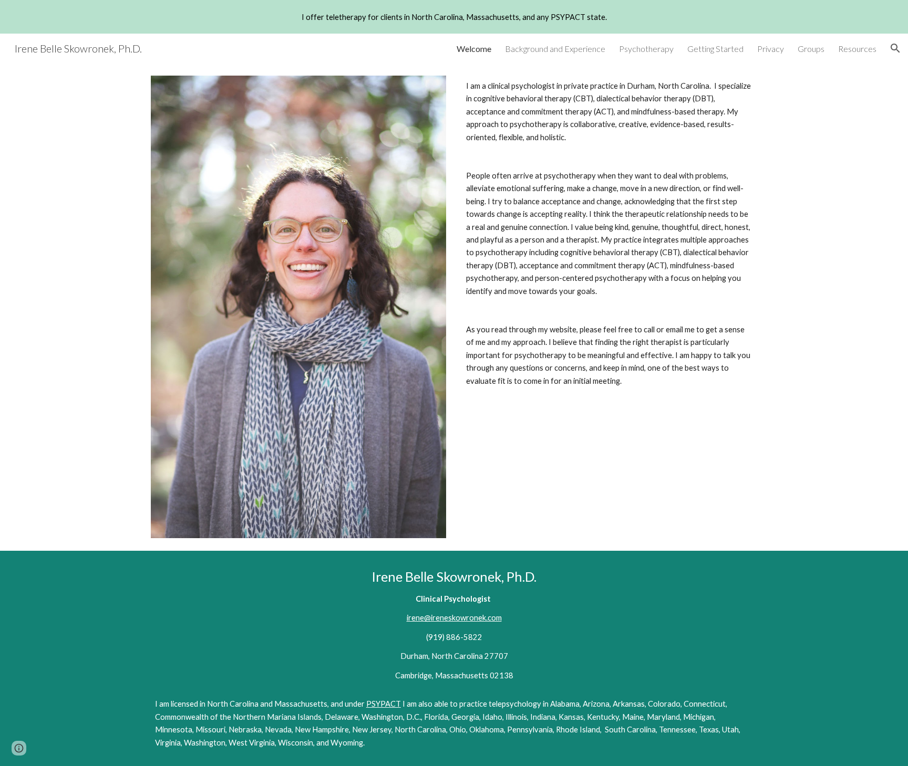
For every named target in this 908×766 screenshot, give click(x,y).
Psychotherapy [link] (646, 49)
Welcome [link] (474, 49)
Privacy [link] (770, 49)
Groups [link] (811, 49)
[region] (454, 17)
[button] (895, 48)
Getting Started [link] (715, 49)
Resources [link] (857, 49)
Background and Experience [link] (555, 49)
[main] (609, 234)
